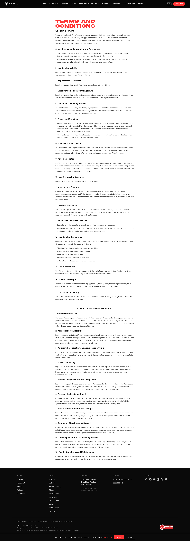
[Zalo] (166, 479)
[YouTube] (154, 479)
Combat (20, 479)
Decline (130, 537)
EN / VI (168, 4)
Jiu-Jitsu (52, 479)
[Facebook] (150, 479)
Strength (20, 486)
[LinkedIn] (158, 479)
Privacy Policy (107, 537)
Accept (118, 537)
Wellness (20, 490)
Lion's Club (54, 4)
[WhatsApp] (162, 479)
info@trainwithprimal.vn (122, 479)
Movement (21, 483)
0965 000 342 (118, 483)
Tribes (43, 4)
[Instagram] (146, 479)
